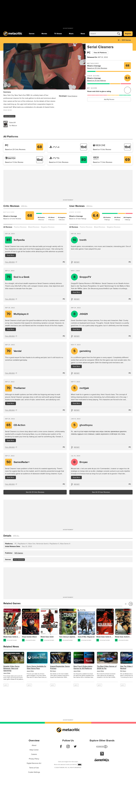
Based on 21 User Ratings (96, 80)
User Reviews (77, 206)
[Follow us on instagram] (68, 747)
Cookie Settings (34, 772)
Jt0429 (80, 314)
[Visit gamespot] (102, 748)
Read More (10, 255)
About (34, 745)
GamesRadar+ (18, 462)
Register (128, 34)
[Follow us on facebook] (61, 747)
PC (64, 262)
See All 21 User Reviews (101, 492)
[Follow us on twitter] (75, 747)
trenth (80, 240)
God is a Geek (18, 277)
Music (71, 34)
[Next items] (131, 604)
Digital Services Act (34, 763)
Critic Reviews (11, 206)
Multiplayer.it (18, 314)
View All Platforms (100, 53)
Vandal (14, 351)
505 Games (126, 40)
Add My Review (109, 99)
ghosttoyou (83, 425)
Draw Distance (72, 96)
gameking (82, 351)
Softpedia (15, 240)
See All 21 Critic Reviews (35, 492)
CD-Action (15, 425)
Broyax (80, 462)
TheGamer (16, 388)
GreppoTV (82, 277)
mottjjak (81, 388)
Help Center (34, 750)
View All (24, 206)
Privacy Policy (34, 759)
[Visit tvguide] (102, 755)
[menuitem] (31, 33)
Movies (44, 34)
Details (7, 535)
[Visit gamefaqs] (102, 761)
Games (31, 34)
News (83, 34)
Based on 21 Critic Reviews (97, 68)
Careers (34, 754)
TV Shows (58, 34)
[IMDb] (79, 764)
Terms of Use (34, 768)
